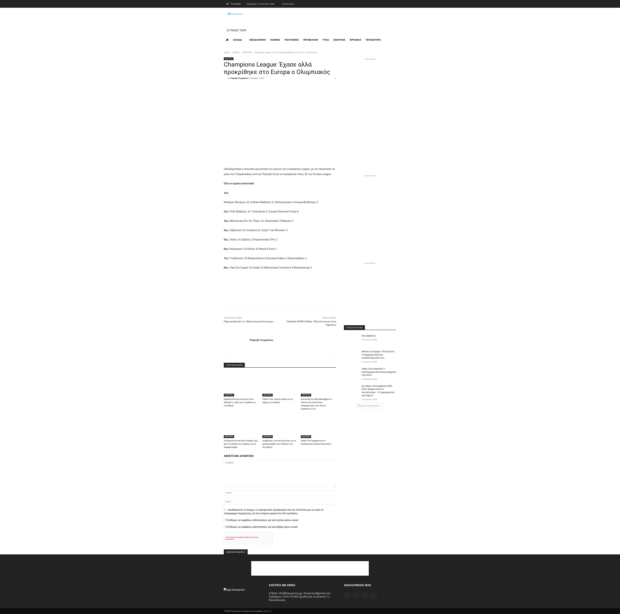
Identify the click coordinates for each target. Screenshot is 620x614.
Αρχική (227, 52)
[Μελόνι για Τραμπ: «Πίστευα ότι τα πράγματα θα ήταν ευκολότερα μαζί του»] (352, 355)
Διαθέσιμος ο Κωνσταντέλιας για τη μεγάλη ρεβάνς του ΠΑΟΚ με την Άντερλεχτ (279, 443)
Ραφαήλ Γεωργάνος (239, 78)
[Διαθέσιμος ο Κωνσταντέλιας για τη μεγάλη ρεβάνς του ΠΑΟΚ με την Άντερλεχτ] (280, 425)
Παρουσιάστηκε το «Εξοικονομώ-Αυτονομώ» (249, 321)
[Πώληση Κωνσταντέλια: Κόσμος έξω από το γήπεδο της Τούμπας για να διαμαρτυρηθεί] (241, 425)
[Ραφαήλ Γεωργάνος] (226, 78)
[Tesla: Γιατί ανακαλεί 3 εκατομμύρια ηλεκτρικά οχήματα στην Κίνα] (352, 372)
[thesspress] (252, 17)
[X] (387, 3)
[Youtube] (393, 3)
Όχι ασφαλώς (369, 335)
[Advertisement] (370, 81)
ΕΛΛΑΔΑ (236, 52)
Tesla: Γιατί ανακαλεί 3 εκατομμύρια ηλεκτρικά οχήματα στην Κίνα (379, 371)
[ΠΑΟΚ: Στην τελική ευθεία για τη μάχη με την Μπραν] (280, 384)
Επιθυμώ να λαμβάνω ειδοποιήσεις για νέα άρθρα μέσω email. (262, 527)
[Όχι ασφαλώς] (352, 339)
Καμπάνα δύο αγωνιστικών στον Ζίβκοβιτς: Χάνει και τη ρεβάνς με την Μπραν (240, 402)
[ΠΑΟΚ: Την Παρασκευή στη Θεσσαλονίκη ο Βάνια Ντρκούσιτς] (318, 425)
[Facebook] (374, 3)
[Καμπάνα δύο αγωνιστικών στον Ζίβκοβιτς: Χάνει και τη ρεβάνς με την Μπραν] (241, 384)
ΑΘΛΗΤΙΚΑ (247, 52)
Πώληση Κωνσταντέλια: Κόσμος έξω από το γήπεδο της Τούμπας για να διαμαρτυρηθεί (241, 443)
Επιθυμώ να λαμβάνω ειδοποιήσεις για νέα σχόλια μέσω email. (263, 520)
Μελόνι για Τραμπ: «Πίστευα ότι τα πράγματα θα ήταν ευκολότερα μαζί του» (378, 354)
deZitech (267, 611)
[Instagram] (380, 3)
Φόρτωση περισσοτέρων (369, 405)
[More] (300, 84)
